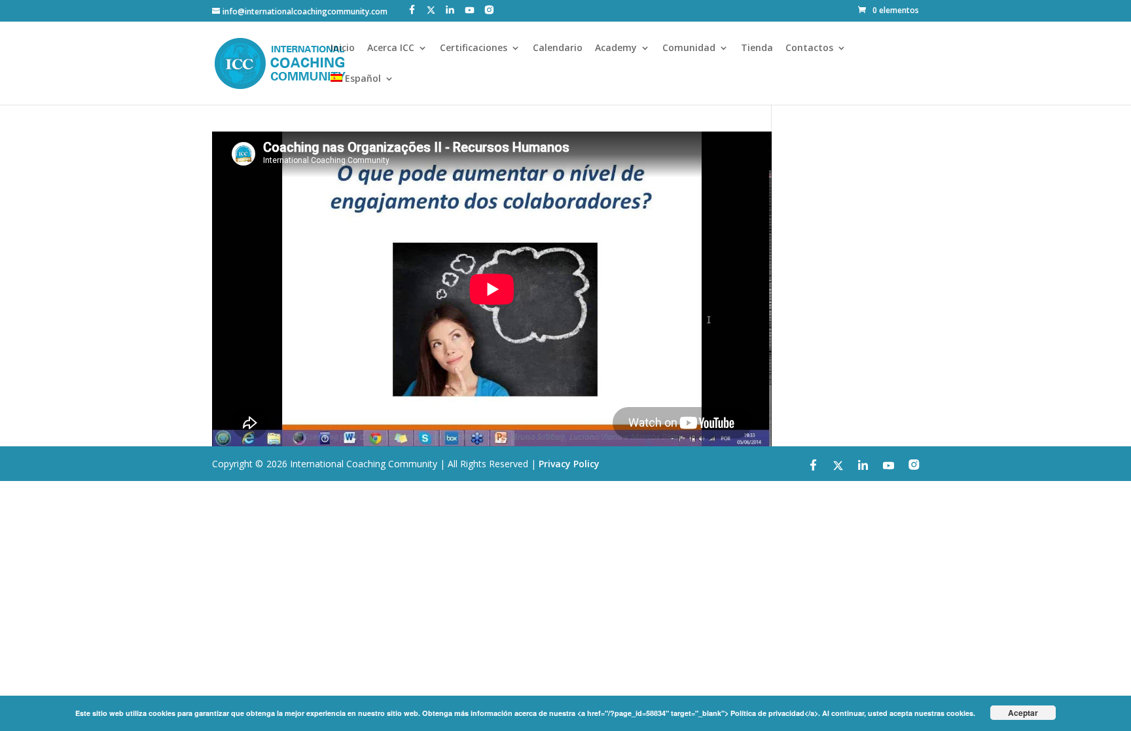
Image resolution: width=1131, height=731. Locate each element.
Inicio (343, 48)
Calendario (558, 48)
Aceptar (1023, 713)
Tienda (757, 48)
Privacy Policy (569, 463)
